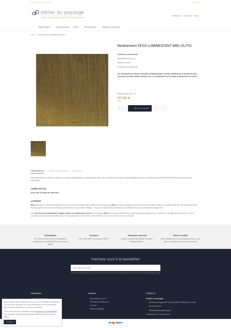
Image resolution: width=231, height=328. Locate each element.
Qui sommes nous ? (98, 298)
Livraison (76, 170)
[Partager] (118, 118)
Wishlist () (196, 2)
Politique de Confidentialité (46, 311)
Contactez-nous (36, 2)
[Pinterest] (124, 118)
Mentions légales (97, 309)
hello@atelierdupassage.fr (160, 310)
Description (37, 170)
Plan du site (47, 2)
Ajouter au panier (141, 108)
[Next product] (199, 34)
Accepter (10, 322)
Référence (121, 94)
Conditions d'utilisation (99, 302)
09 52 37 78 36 (155, 306)
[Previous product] (196, 34)
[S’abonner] (157, 268)
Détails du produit (58, 170)
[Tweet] (121, 118)
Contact (93, 305)
